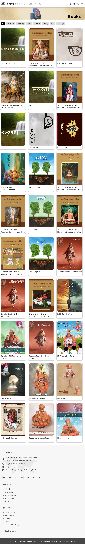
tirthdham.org (9, 501)
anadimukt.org (9, 492)
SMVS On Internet (10, 531)
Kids (52, 24)
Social (29, 24)
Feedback (8, 528)
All (3, 24)
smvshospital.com (10, 498)
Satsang (45, 24)
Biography (20, 24)
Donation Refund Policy (12, 525)
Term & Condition (10, 512)
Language (60, 24)
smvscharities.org (10, 495)
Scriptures (10, 24)
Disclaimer (8, 518)
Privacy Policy (9, 515)
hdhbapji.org (8, 489)
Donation (7, 522)
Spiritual (37, 24)
